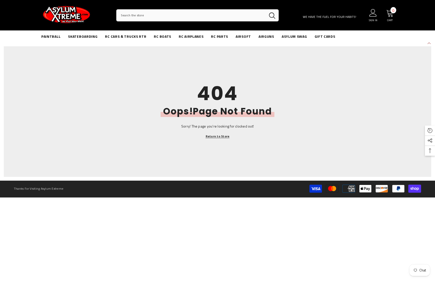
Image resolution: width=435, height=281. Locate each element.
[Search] (197, 15)
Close (429, 43)
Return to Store (218, 136)
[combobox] (191, 15)
